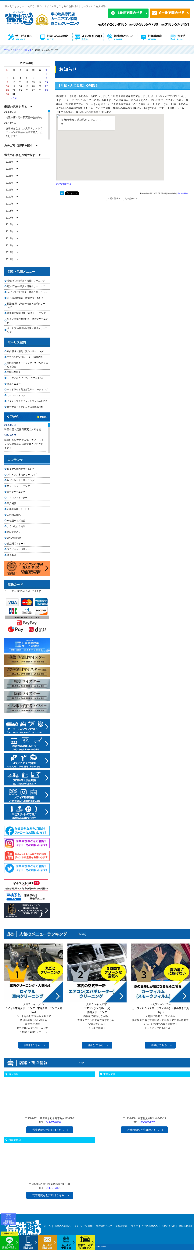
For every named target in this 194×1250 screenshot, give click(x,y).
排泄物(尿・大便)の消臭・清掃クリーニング (27, 305)
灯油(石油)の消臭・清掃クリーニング (26, 286)
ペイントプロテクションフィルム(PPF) (27, 401)
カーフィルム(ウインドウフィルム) (25, 378)
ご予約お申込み (150, 1226)
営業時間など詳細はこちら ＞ (51, 1129)
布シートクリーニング (20, 486)
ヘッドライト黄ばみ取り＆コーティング (27, 389)
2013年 (9, 245)
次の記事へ (130, 198)
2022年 (9, 182)
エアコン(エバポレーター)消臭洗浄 (25, 357)
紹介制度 (11, 503)
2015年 (9, 231)
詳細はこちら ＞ (35, 1045)
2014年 (9, 238)
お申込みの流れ (62, 1226)
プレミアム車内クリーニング (22, 474)
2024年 (9, 168)
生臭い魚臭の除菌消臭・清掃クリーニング (27, 320)
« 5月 (14, 98)
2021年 (9, 189)
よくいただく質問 (16, 526)
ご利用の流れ (14, 514)
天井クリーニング (20, 492)
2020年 (9, 196)
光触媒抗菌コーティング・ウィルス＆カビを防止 (27, 365)
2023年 (9, 175)
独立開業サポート (16, 543)
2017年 (9, 217)
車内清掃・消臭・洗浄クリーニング (25, 351)
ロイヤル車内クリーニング (20, 469)
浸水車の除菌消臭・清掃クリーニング (26, 313)
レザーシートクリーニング (20, 480)
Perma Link (183, 193)
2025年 (9, 161)
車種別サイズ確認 (16, 520)
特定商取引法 (185, 1226)
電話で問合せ (15, 532)
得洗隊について (104, 1226)
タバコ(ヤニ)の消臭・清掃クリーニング (27, 292)
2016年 (9, 224)
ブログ (134, 1226)
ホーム (47, 1226)
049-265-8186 (53, 1122)
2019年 (9, 203)
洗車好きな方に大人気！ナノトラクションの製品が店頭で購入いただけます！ (24, 132)
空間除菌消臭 (14, 372)
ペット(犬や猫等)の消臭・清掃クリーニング (27, 330)
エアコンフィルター (20, 497)
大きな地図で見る (63, 184)
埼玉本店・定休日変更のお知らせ (24, 117)
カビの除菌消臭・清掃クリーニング (26, 298)
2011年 (9, 259)
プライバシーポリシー (18, 549)
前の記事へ (115, 198)
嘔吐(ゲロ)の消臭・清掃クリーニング (26, 280)
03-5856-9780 (148, 1122)
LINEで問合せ (15, 538)
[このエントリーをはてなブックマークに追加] (62, 194)
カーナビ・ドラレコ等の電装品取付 (25, 406)
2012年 (9, 252)
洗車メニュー (14, 383)
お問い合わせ (168, 1226)
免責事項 (11, 555)
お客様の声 (121, 1226)
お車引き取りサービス (20, 509)
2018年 (9, 210)
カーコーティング (16, 395)
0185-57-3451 (53, 1188)
